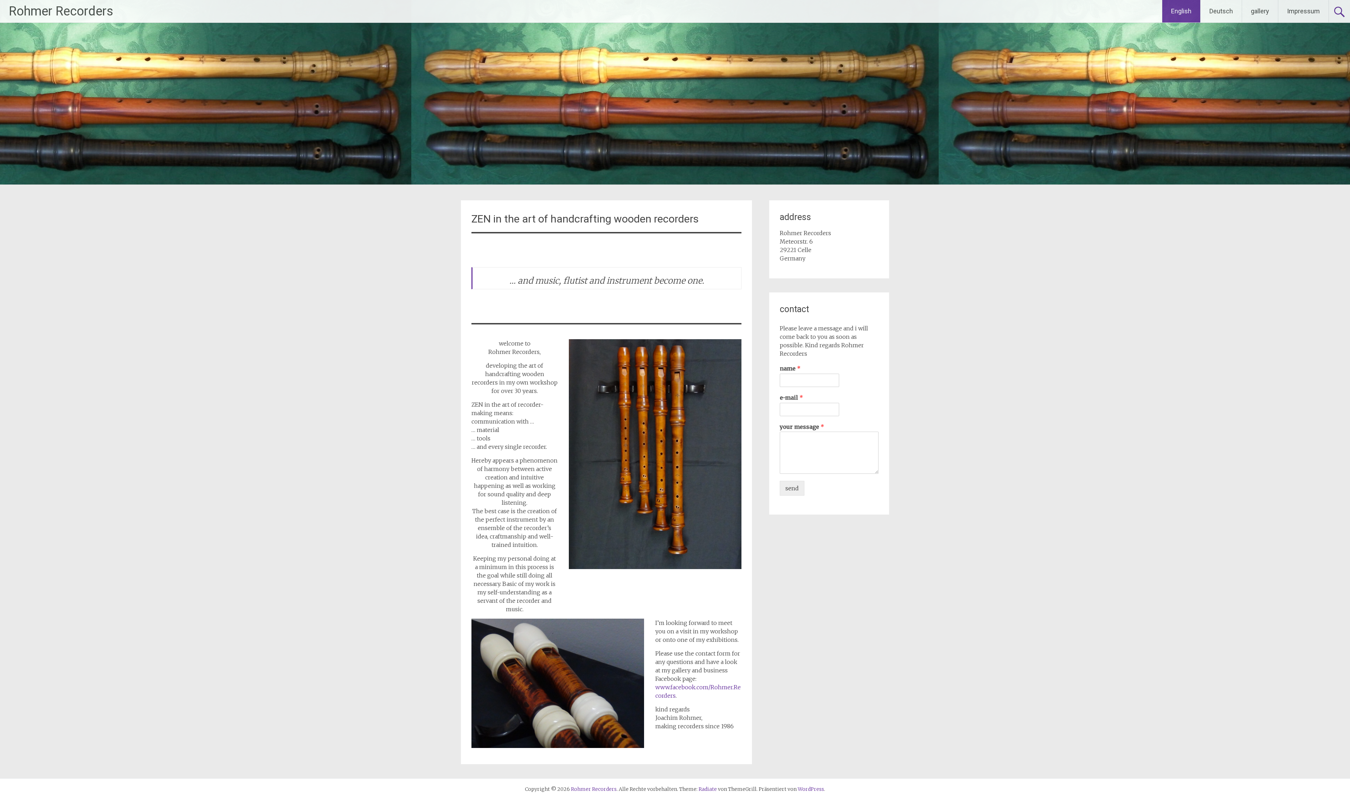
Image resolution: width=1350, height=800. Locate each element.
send (792, 488)
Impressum (1303, 11)
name (790, 368)
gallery (1260, 11)
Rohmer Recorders (61, 11)
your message (802, 426)
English (1181, 11)
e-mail (791, 397)
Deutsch (1221, 11)
